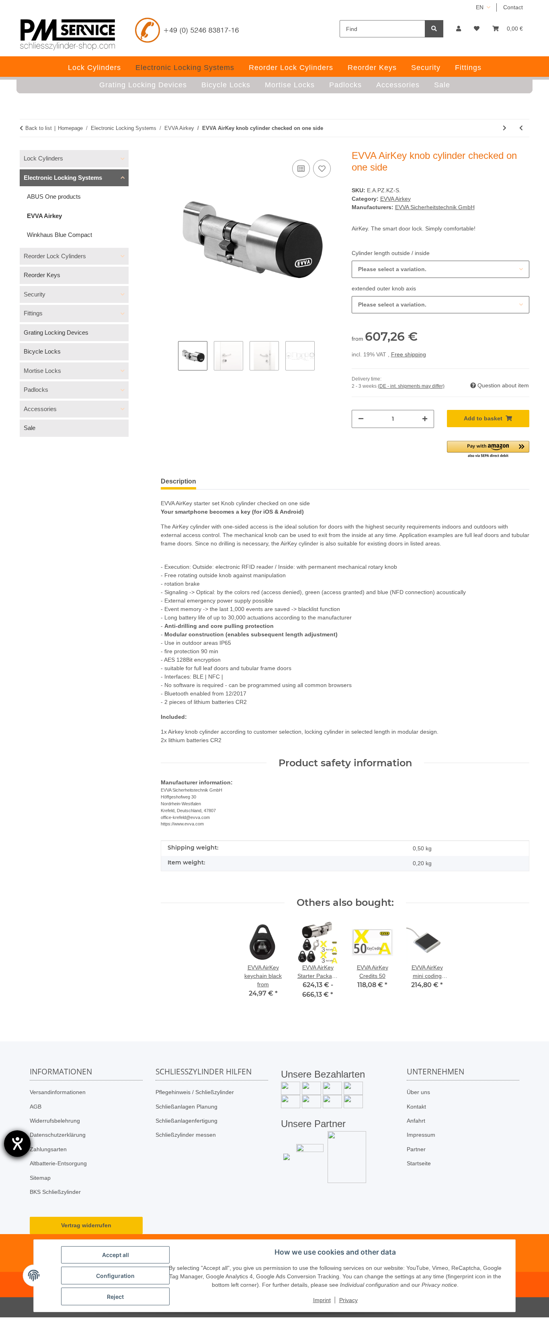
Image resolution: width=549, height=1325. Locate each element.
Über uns (418, 1092)
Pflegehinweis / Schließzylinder (195, 1092)
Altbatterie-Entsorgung (58, 1163)
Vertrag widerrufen (86, 1225)
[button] (458, 29)
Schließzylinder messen (186, 1135)
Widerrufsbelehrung (55, 1120)
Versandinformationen (58, 1092)
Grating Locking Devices (56, 332)
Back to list (38, 128)
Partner (416, 1149)
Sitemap (40, 1178)
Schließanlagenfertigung (186, 1120)
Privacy (348, 1300)
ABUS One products (54, 196)
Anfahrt (416, 1120)
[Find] (434, 28)
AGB (35, 1106)
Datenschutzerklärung (58, 1135)
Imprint (322, 1300)
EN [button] (479, 7)
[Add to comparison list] (301, 168)
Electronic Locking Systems (63, 177)
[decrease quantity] (361, 419)
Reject (115, 1296)
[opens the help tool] (17, 1143)
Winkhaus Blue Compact (59, 234)
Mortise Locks (42, 370)
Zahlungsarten (48, 1149)
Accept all (115, 1254)
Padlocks (36, 389)
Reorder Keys (42, 275)
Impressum (421, 1135)
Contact (513, 7)
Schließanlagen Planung (186, 1106)
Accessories (40, 408)
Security (34, 294)
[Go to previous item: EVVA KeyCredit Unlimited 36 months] (521, 128)
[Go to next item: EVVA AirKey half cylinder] (504, 128)
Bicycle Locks (42, 351)
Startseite (419, 1163)
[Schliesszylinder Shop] (68, 34)
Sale (29, 427)
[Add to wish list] (322, 168)
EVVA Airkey (395, 198)
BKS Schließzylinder (55, 1192)
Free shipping (408, 354)
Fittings (33, 313)
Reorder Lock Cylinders (55, 256)
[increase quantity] (425, 419)
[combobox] (441, 269)
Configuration (115, 1275)
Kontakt (416, 1106)
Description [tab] (178, 481)
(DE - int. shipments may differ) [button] (411, 386)
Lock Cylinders (43, 158)
